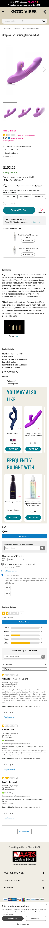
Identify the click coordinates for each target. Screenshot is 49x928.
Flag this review (9, 717)
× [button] (46, 905)
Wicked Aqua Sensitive (13, 502)
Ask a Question (8, 140)
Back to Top (23, 831)
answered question (17, 138)
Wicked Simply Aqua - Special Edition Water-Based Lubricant (33, 503)
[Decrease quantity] (4, 203)
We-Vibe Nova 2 (13, 434)
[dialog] (24, 915)
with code (24, 2)
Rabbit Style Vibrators (31, 28)
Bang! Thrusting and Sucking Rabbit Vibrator (33, 435)
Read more (10, 914)
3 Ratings (20, 135)
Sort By (3, 559)
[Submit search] (42, 548)
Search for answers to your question (18, 544)
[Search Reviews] (43, 657)
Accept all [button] (12, 918)
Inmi (17, 336)
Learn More (38, 222)
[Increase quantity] (13, 203)
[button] (3, 12)
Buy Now (13, 449)
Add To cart (20, 210)
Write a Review (30, 135)
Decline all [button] (36, 918)
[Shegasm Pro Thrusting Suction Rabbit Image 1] (24, 69)
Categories (6, 28)
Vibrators (16, 28)
